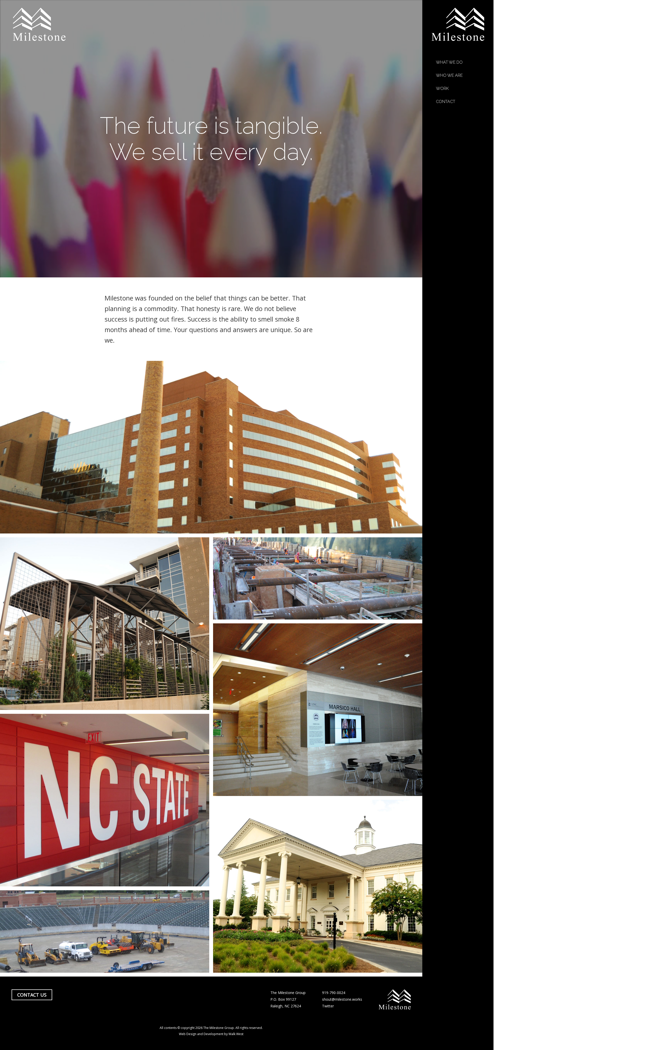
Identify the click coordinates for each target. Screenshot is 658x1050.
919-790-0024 (333, 992)
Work (442, 88)
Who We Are (449, 75)
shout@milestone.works (342, 999)
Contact (445, 101)
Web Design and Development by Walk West (211, 1034)
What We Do (449, 62)
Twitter (328, 1006)
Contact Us (32, 995)
